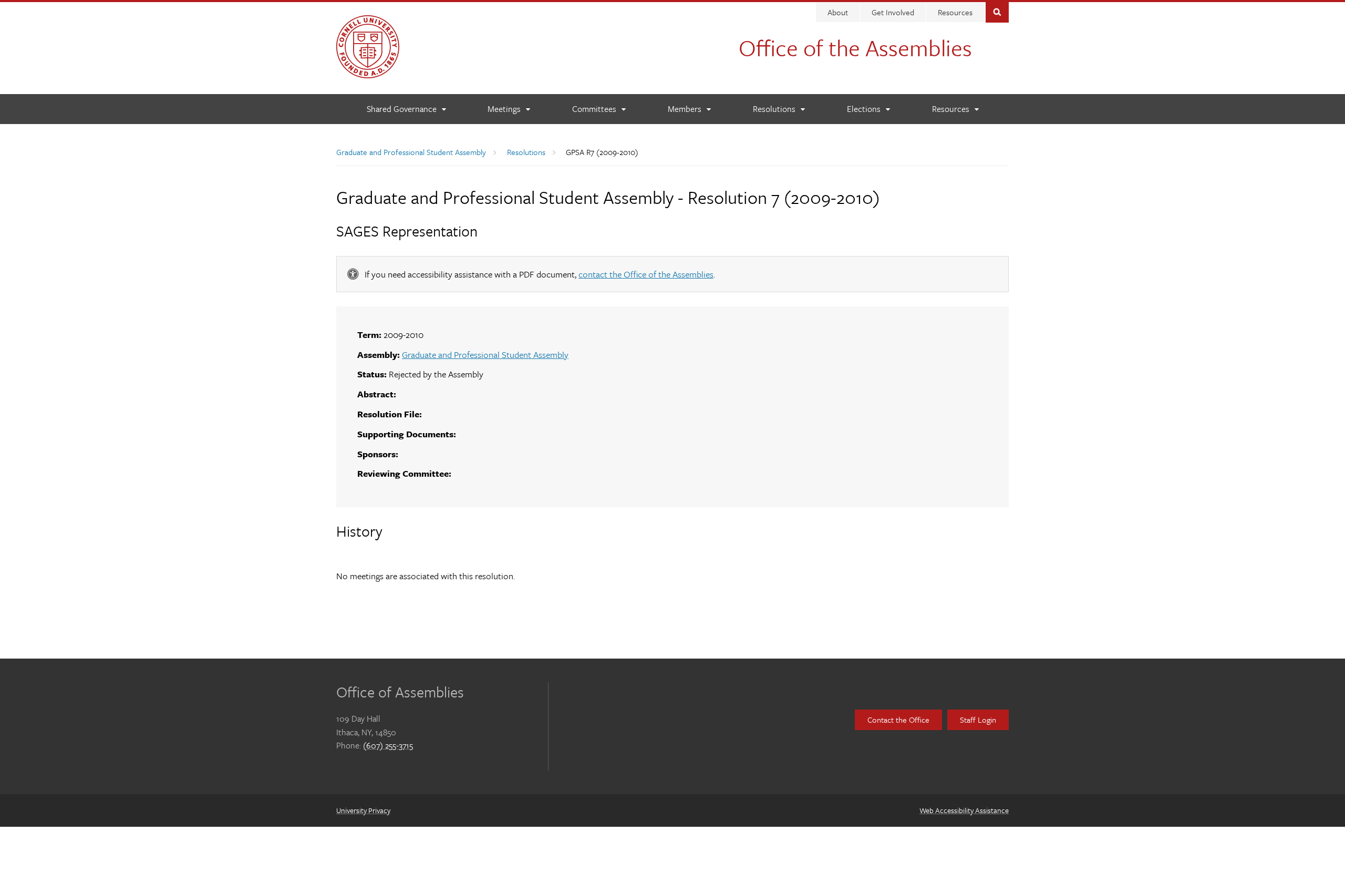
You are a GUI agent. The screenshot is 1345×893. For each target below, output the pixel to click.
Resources (955, 12)
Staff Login (978, 719)
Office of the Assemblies (855, 47)
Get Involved (893, 12)
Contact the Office (898, 719)
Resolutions (526, 152)
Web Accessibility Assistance (964, 810)
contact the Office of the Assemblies (645, 274)
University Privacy (363, 810)
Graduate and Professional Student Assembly (411, 152)
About (837, 12)
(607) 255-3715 (388, 745)
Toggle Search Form (997, 11)
